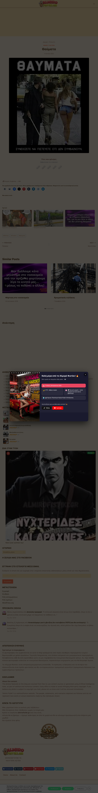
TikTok (48, 408)
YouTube (59, 408)
